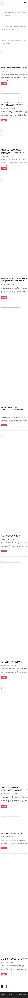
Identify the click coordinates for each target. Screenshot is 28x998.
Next (14, 986)
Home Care (14, 108)
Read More (4, 18)
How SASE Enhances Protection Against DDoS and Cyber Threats (12, 408)
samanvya (8, 793)
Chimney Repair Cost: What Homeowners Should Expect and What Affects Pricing (12, 104)
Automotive (15, 793)
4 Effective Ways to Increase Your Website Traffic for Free (12, 662)
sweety (7, 665)
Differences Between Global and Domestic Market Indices (12, 536)
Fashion (13, 71)
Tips (12, 156)
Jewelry (13, 836)
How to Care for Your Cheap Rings (13, 834)
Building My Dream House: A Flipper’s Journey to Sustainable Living (14, 959)
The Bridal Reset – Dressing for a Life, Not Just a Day (14, 68)
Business (13, 539)
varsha (8, 71)
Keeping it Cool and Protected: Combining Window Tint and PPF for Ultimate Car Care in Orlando (14, 789)
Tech (13, 284)
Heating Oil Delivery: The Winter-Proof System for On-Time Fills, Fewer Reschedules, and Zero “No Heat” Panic (12, 151)
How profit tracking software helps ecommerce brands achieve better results (14, 280)
